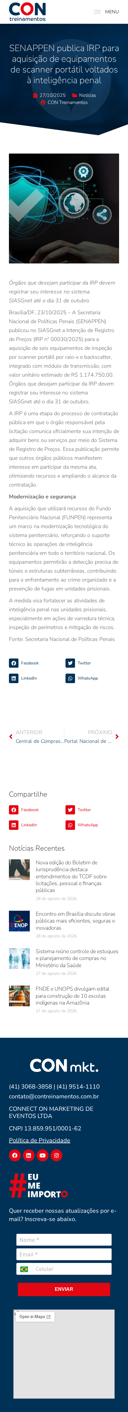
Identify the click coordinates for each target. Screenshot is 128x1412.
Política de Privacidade (39, 1140)
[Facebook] (15, 1155)
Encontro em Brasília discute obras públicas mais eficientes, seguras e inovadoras (75, 920)
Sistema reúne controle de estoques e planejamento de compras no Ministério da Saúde (77, 958)
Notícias (87, 95)
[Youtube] (43, 1155)
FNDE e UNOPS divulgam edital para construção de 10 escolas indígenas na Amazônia (73, 995)
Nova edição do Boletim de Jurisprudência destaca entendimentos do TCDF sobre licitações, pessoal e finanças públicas (71, 876)
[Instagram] (57, 1155)
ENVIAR (64, 1289)
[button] (36, 663)
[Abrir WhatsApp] (113, 1397)
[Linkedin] (29, 1155)
